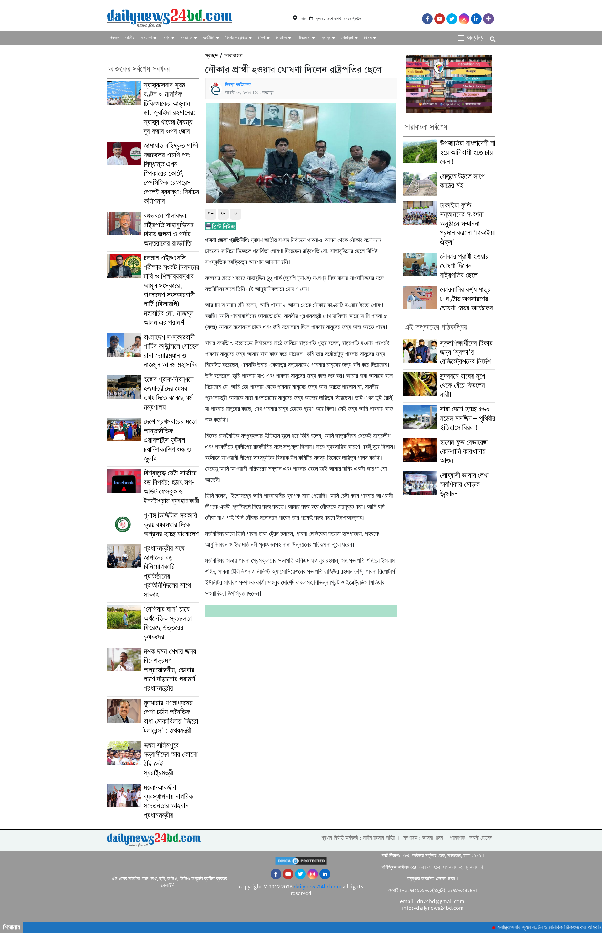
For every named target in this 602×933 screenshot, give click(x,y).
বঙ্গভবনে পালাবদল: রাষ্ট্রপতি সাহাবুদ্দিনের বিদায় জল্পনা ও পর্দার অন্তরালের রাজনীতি (169, 230)
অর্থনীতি (208, 38)
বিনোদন (281, 38)
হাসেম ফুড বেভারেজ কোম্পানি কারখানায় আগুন (464, 452)
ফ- (223, 213)
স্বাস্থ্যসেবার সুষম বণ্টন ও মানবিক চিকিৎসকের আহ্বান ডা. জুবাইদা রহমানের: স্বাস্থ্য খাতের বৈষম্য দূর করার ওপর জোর (169, 109)
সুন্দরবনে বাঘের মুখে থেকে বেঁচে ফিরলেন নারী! (462, 386)
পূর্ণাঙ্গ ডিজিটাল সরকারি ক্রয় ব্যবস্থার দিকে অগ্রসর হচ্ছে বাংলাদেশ (171, 525)
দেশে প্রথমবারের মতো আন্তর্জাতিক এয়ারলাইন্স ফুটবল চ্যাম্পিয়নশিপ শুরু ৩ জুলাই (170, 441)
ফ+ (211, 213)
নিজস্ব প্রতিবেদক (238, 85)
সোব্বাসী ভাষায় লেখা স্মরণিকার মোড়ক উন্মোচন (464, 485)
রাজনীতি (186, 38)
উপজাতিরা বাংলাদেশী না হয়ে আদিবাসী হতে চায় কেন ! (467, 153)
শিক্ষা (261, 38)
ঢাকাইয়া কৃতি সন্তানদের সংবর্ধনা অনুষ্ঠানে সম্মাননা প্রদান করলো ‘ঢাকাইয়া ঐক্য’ (467, 224)
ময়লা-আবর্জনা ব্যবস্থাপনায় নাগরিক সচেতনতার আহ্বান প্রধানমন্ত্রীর (168, 802)
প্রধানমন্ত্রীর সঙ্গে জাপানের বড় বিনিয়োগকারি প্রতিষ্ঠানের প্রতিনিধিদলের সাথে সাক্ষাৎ (167, 572)
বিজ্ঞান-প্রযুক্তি (236, 38)
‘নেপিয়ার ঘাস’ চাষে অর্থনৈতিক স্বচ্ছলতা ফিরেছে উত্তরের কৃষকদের (168, 623)
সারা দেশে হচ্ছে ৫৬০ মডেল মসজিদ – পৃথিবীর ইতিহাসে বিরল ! (467, 419)
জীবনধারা (304, 38)
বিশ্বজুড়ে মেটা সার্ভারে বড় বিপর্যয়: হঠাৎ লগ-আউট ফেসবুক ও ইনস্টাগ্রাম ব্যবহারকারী (171, 487)
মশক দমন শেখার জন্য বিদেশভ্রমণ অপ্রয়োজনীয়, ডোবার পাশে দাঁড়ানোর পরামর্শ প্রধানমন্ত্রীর (170, 670)
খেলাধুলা (347, 38)
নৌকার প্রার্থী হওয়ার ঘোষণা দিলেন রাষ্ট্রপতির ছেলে (464, 267)
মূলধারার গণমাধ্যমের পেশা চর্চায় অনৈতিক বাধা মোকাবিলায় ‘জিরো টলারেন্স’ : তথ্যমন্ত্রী (171, 717)
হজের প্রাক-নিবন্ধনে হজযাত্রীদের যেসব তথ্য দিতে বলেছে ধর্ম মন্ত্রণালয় (169, 393)
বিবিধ (368, 38)
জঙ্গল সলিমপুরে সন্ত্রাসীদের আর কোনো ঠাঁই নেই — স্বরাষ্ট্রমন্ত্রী (171, 759)
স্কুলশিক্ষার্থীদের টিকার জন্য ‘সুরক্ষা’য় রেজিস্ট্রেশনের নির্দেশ (466, 353)
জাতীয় (129, 38)
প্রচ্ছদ (114, 38)
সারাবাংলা (233, 56)
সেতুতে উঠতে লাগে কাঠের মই (462, 181)
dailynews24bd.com (317, 887)
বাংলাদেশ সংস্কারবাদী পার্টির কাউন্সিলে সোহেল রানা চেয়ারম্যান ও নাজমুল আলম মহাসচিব (171, 351)
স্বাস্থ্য (325, 38)
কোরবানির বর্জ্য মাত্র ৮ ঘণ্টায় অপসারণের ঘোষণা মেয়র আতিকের (466, 299)
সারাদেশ (146, 38)
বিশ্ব (166, 38)
